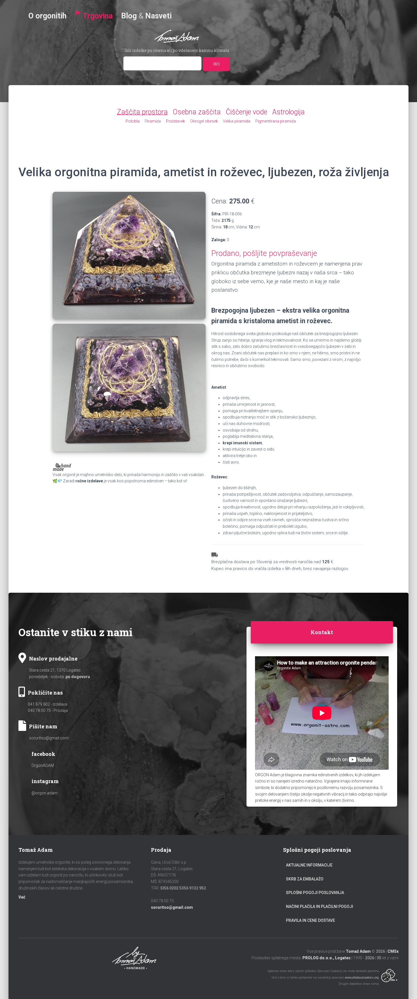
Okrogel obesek (204, 121)
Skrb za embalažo (304, 879)
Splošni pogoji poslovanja (315, 892)
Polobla (133, 121)
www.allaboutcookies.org (362, 977)
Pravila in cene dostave (310, 920)
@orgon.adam (44, 793)
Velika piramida (236, 121)
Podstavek (175, 121)
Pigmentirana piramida (275, 121)
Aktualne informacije (309, 865)
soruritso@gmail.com (49, 738)
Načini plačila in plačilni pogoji (319, 906)
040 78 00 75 (39, 710)
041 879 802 (39, 704)
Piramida (153, 121)
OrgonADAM (42, 765)
